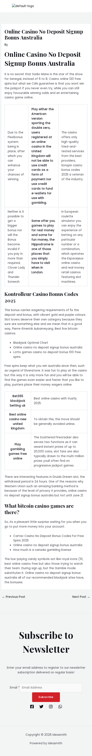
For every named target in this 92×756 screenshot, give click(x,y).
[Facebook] (32, 707)
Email (15, 688)
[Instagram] (51, 707)
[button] (86, 6)
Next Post (81, 597)
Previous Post (13, 597)
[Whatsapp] (60, 707)
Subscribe (46, 697)
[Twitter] (41, 707)
